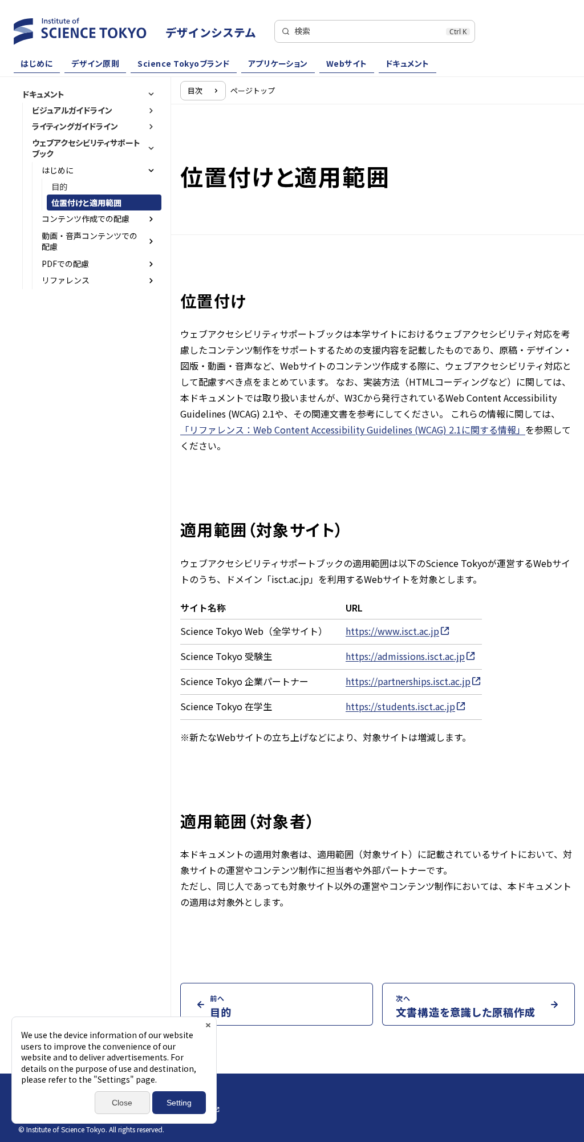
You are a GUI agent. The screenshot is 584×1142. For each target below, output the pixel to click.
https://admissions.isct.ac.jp (405, 656)
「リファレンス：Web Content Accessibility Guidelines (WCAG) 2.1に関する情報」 (352, 429)
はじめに (37, 63)
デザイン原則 (95, 63)
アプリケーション (278, 63)
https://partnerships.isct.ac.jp (408, 681)
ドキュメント (407, 63)
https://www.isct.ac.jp (392, 631)
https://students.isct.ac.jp (400, 706)
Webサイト (346, 63)
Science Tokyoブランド (183, 63)
